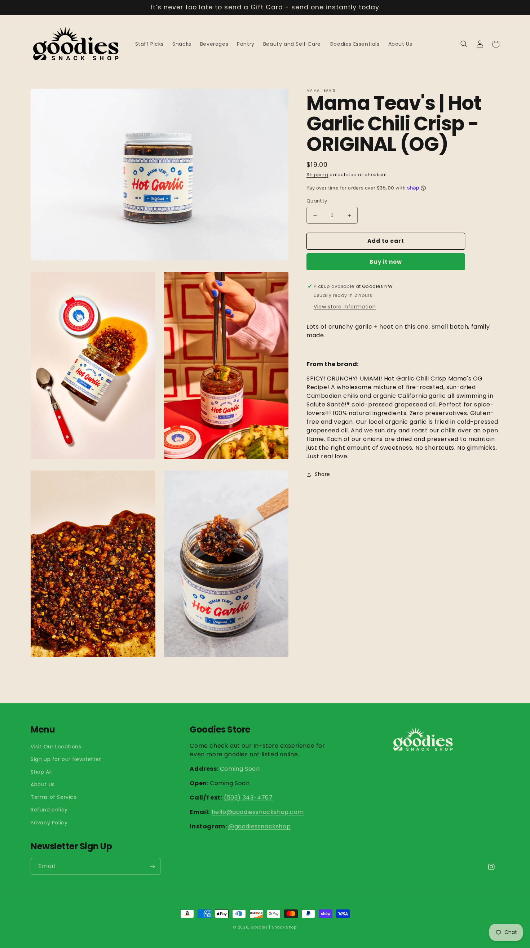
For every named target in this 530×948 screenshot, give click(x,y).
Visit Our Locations (56, 746)
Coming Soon (240, 769)
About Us (43, 784)
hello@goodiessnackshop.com (258, 812)
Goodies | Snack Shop (274, 927)
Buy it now (386, 262)
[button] (464, 44)
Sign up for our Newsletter (66, 759)
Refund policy (49, 809)
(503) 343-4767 (248, 797)
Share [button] (322, 474)
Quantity (316, 201)
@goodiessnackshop (259, 826)
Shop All (41, 771)
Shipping (317, 175)
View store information (345, 306)
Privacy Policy (49, 822)
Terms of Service (54, 797)
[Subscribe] (152, 866)
